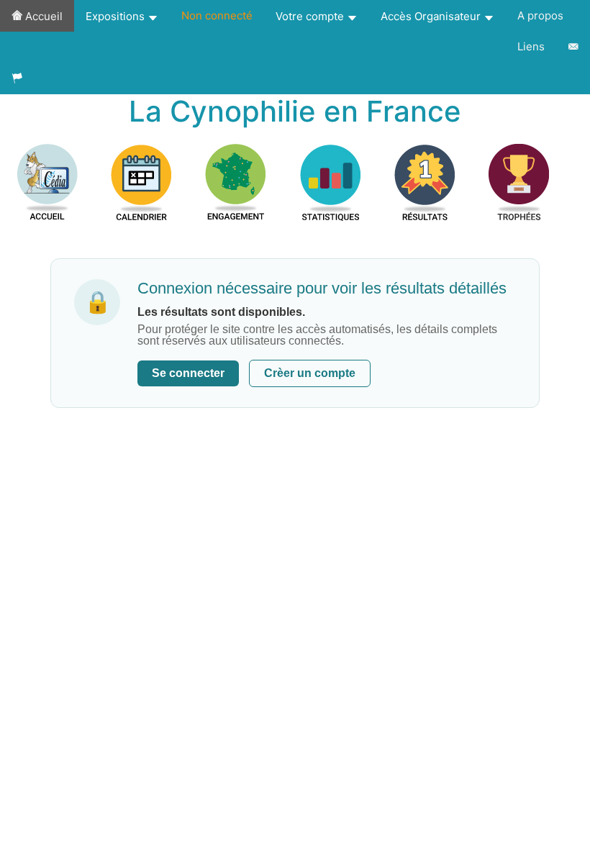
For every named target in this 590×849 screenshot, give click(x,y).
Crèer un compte (309, 373)
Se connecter (188, 373)
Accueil (42, 16)
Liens (531, 46)
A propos (540, 15)
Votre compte (311, 16)
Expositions (117, 16)
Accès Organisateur (432, 16)
